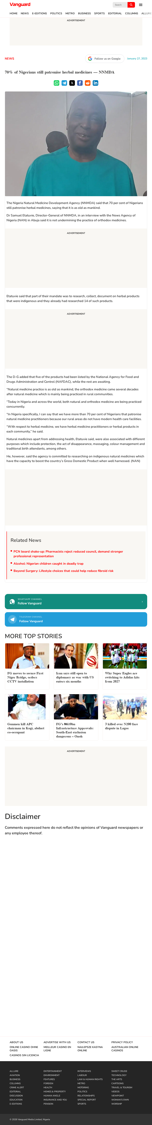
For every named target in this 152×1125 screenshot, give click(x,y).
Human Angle (52, 1095)
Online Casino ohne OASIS (24, 1049)
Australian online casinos (124, 1049)
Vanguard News (20, 5)
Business (84, 13)
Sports (99, 13)
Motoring (83, 1087)
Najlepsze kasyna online (90, 1049)
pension (48, 1103)
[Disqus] (76, 892)
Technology (118, 1075)
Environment (52, 1075)
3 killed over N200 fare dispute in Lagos (121, 726)
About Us (16, 1042)
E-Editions (39, 13)
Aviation (15, 1075)
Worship (116, 1103)
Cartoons (117, 1083)
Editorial (115, 13)
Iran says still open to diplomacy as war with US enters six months (75, 677)
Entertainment (53, 1071)
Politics (56, 13)
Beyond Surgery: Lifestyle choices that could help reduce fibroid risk (63, 571)
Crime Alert (17, 1087)
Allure (146, 13)
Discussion (16, 1095)
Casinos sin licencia (24, 1055)
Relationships (86, 1095)
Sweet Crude (119, 1071)
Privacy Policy (122, 1042)
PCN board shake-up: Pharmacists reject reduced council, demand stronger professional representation (68, 554)
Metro (70, 13)
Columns (131, 13)
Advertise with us (57, 1042)
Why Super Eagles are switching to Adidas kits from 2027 (122, 677)
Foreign (48, 1083)
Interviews (84, 1071)
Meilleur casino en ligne (57, 1049)
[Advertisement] (76, 259)
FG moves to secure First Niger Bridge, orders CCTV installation (25, 677)
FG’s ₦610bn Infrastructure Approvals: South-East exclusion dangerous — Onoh (75, 730)
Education (16, 1099)
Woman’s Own (120, 1099)
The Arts (116, 1079)
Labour (82, 1075)
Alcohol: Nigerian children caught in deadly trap (48, 563)
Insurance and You (55, 1099)
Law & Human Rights (90, 1079)
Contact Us (85, 1042)
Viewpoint (117, 1095)
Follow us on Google (107, 59)
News (25, 13)
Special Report (86, 1099)
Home (13, 13)
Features (49, 1079)
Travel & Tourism (121, 1087)
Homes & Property (55, 1091)
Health (48, 1087)
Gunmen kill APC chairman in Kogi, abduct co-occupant (25, 728)
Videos (115, 1091)
